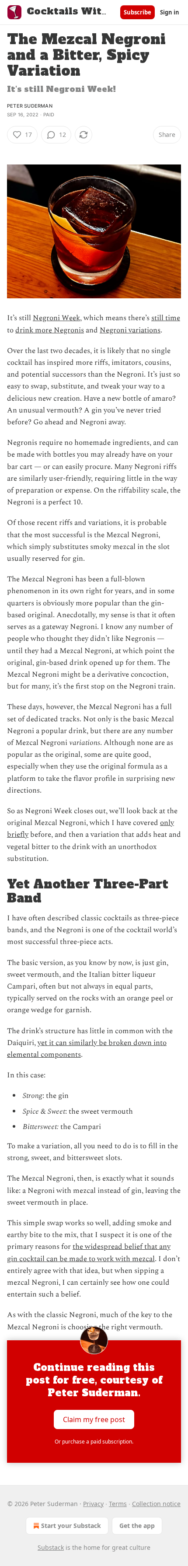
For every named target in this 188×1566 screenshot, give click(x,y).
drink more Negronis (49, 330)
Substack (51, 1547)
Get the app (137, 1525)
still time (165, 318)
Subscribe (137, 12)
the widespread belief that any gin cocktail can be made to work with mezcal (89, 1252)
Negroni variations (130, 330)
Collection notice (156, 1504)
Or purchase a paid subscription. (94, 1441)
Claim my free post (94, 1419)
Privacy (93, 1504)
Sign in (169, 12)
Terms (118, 1504)
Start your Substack (71, 1525)
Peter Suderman (29, 106)
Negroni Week (56, 318)
